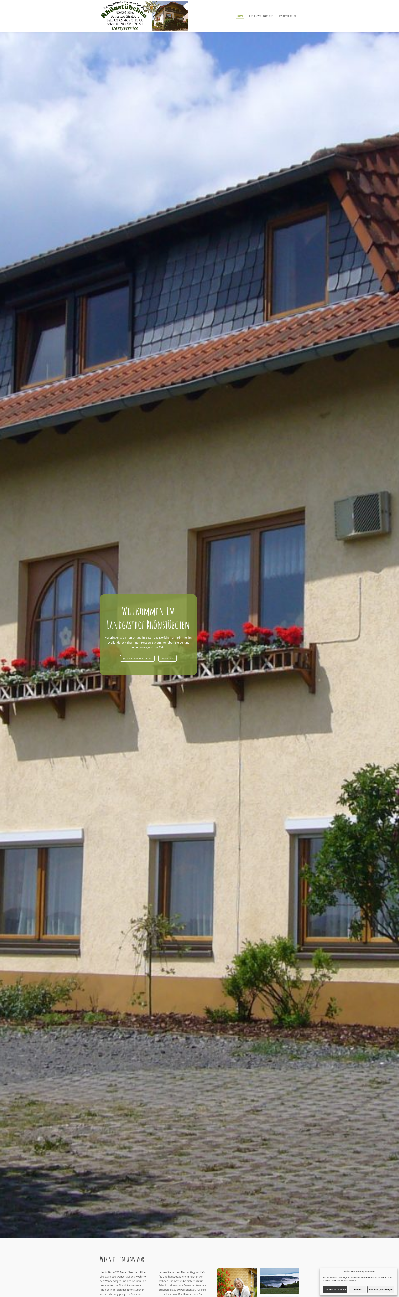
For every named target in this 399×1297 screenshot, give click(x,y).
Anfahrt (168, 658)
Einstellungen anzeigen (380, 1289)
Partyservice (287, 15)
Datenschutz (337, 1280)
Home (240, 15)
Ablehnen (357, 1289)
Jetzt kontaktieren (137, 658)
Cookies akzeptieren (335, 1289)
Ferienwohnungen (261, 15)
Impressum (350, 1280)
